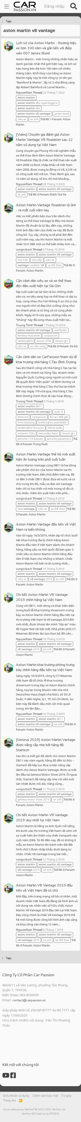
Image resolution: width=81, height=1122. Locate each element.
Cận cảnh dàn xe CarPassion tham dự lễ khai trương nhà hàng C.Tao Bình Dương (46, 359)
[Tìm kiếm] (73, 6)
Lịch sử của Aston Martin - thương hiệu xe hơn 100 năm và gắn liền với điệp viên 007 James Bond (46, 48)
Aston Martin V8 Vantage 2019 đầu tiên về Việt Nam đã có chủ (44, 888)
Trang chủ (9, 1100)
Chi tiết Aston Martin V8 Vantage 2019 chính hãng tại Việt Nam (42, 597)
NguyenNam (24, 93)
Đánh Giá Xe (58, 195)
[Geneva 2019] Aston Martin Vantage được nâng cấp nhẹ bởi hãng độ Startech (45, 745)
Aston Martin (34, 271)
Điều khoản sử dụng (16, 1096)
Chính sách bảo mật (45, 1096)
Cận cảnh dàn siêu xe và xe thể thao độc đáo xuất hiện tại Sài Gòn (43, 283)
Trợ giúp (66, 1096)
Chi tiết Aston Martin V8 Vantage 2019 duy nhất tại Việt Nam (42, 818)
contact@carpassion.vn (29, 1000)
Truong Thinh (24, 325)
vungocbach (24, 250)
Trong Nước (40, 444)
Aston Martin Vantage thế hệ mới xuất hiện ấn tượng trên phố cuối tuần (45, 457)
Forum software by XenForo (34, 1109)
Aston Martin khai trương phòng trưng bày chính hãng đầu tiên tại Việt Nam (45, 667)
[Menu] (6, 6)
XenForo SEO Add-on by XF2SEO (40, 1114)
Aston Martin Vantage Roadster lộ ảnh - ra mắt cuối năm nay (46, 208)
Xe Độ (74, 346)
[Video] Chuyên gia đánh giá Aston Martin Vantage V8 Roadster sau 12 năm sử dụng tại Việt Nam (44, 139)
